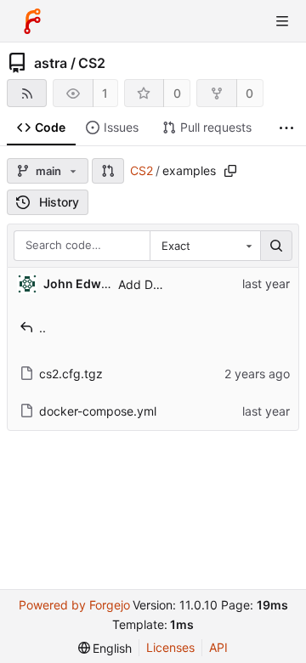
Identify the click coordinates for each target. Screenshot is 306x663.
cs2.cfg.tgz (71, 373)
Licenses (170, 647)
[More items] (286, 127)
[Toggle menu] (282, 21)
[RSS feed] (27, 93)
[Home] (32, 21)
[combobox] (205, 245)
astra (50, 62)
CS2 (91, 62)
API (218, 647)
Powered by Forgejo (74, 605)
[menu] (105, 648)
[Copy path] (230, 171)
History (59, 202)
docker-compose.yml (97, 411)
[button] (108, 171)
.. (42, 327)
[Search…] (276, 245)
